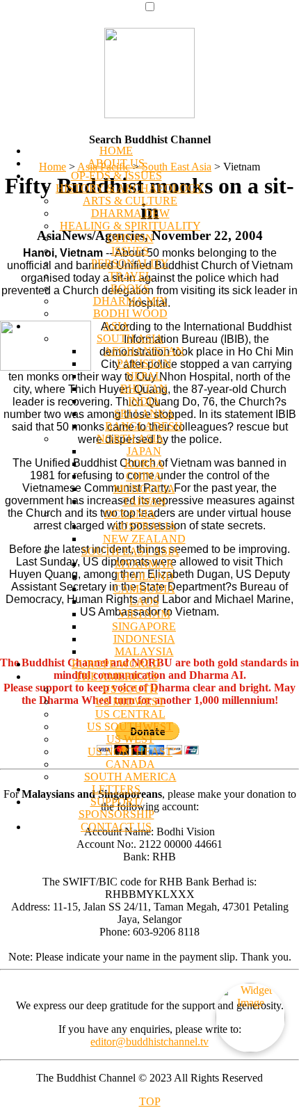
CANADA (130, 764)
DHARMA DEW (130, 213)
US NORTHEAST (130, 751)
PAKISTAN (144, 363)
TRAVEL (130, 276)
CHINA (144, 476)
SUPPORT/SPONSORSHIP (116, 808)
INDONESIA (144, 639)
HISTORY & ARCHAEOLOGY (130, 188)
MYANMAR (144, 564)
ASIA (116, 326)
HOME (116, 150)
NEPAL (144, 376)
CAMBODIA (144, 589)
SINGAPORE (144, 626)
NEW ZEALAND (144, 539)
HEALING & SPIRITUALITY (130, 226)
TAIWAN (144, 501)
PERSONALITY (130, 263)
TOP (150, 1101)
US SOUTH (130, 689)
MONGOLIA (144, 489)
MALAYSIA (144, 651)
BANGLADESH (144, 426)
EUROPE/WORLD (116, 664)
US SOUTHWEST (130, 726)
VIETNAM (144, 614)
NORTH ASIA (130, 438)
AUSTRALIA (144, 526)
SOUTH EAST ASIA (130, 551)
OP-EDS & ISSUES (116, 176)
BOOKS (130, 288)
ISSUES (130, 251)
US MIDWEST (130, 701)
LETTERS (116, 789)
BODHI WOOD (130, 313)
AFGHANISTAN (144, 351)
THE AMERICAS (116, 676)
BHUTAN (144, 388)
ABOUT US (116, 163)
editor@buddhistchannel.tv (149, 1041)
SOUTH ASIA (130, 338)
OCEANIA (130, 514)
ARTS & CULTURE (130, 201)
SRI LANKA (144, 413)
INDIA (144, 401)
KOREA (144, 463)
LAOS (144, 601)
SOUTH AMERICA (130, 776)
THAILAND (144, 576)
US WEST (130, 739)
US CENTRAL (130, 714)
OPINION (130, 238)
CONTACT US (116, 827)
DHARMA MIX (130, 301)
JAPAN (144, 451)
